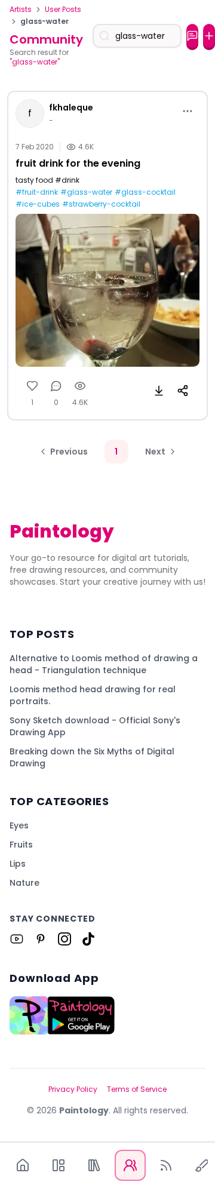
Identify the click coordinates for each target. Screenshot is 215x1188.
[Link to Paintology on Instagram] (64, 939)
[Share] (183, 391)
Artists (21, 9)
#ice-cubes (38, 204)
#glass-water (86, 192)
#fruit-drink (37, 192)
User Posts (63, 9)
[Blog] (166, 1165)
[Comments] (56, 386)
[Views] (80, 386)
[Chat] (192, 36)
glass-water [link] (44, 21)
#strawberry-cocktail (101, 204)
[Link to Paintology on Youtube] (17, 939)
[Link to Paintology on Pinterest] (40, 939)
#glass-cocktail (145, 192)
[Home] (22, 1165)
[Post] (209, 36)
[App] (58, 1165)
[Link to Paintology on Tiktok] (88, 939)
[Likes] (32, 386)
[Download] (159, 391)
